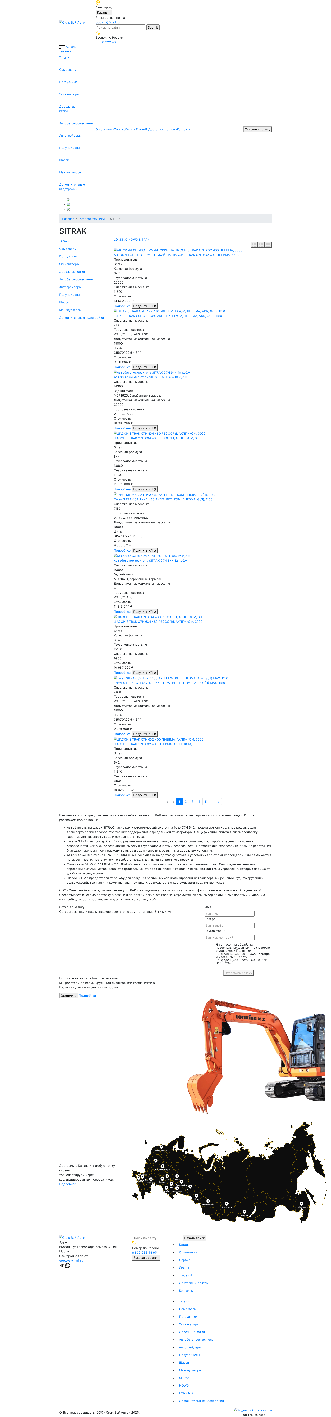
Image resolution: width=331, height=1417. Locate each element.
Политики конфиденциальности (233, 952)
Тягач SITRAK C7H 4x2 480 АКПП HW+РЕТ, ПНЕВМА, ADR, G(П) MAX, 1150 (169, 683)
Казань (102, 12)
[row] (261, 245)
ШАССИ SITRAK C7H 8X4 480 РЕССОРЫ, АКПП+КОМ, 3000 (158, 438)
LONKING (120, 239)
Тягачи (62, 57)
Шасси (62, 160)
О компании (105, 129)
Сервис (119, 129)
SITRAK (144, 239)
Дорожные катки (62, 108)
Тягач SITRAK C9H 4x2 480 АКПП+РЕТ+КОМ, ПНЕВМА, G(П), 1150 (163, 499)
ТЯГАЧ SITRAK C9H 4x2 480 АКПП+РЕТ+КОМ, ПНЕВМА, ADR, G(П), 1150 (168, 316)
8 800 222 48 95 (108, 42)
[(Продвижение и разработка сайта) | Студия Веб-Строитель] (253, 1410)
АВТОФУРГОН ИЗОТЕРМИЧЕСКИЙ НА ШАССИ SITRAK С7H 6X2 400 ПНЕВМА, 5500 (176, 255)
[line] (268, 245)
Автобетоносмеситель (62, 123)
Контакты (184, 129)
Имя (208, 907)
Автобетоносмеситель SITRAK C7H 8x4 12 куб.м (150, 560)
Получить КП (143, 306)
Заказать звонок (146, 1258)
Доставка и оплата (162, 129)
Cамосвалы (62, 70)
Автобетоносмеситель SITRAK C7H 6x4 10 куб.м (150, 377)
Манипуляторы (62, 172)
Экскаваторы (62, 94)
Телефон (211, 919)
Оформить (68, 995)
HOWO (133, 239)
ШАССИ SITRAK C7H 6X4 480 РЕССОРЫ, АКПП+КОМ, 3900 (158, 621)
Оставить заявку (257, 129)
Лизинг (130, 129)
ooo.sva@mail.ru (108, 22)
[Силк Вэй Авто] (72, 22)
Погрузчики (62, 82)
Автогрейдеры (62, 135)
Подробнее (122, 306)
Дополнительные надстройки (62, 187)
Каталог (185, 1245)
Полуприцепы (62, 148)
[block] (254, 245)
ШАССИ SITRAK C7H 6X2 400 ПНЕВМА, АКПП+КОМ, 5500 (157, 744)
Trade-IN (142, 129)
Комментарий (215, 931)
